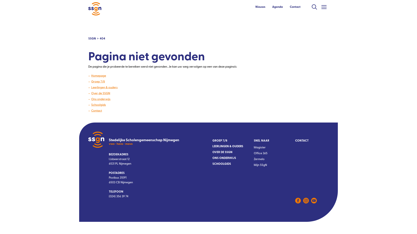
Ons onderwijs (100, 99)
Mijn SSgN (260, 165)
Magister (260, 147)
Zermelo (259, 159)
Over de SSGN (100, 93)
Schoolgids (98, 105)
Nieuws (260, 7)
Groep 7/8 (98, 81)
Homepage (98, 76)
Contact (295, 7)
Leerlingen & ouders (104, 87)
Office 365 (260, 153)
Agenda (277, 7)
